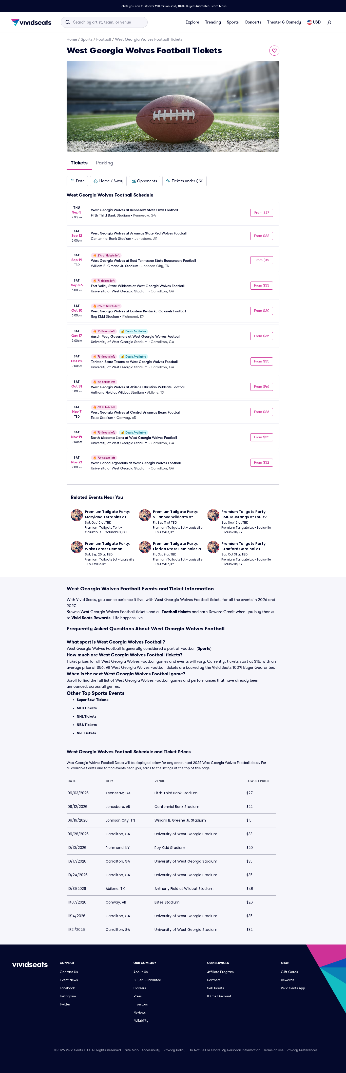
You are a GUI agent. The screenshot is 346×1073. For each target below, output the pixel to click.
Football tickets (176, 612)
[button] (77, 181)
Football (103, 39)
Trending (213, 22)
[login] (329, 22)
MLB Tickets (87, 708)
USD (317, 22)
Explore (192, 22)
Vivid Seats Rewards (90, 618)
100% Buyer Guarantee (193, 6)
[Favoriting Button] (274, 51)
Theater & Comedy (284, 22)
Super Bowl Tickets (92, 700)
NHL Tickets (87, 716)
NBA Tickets (87, 725)
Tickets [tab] (79, 163)
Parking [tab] (104, 163)
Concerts (253, 22)
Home (72, 39)
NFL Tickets (86, 733)
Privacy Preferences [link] (301, 1050)
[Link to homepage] (32, 22)
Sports (233, 22)
